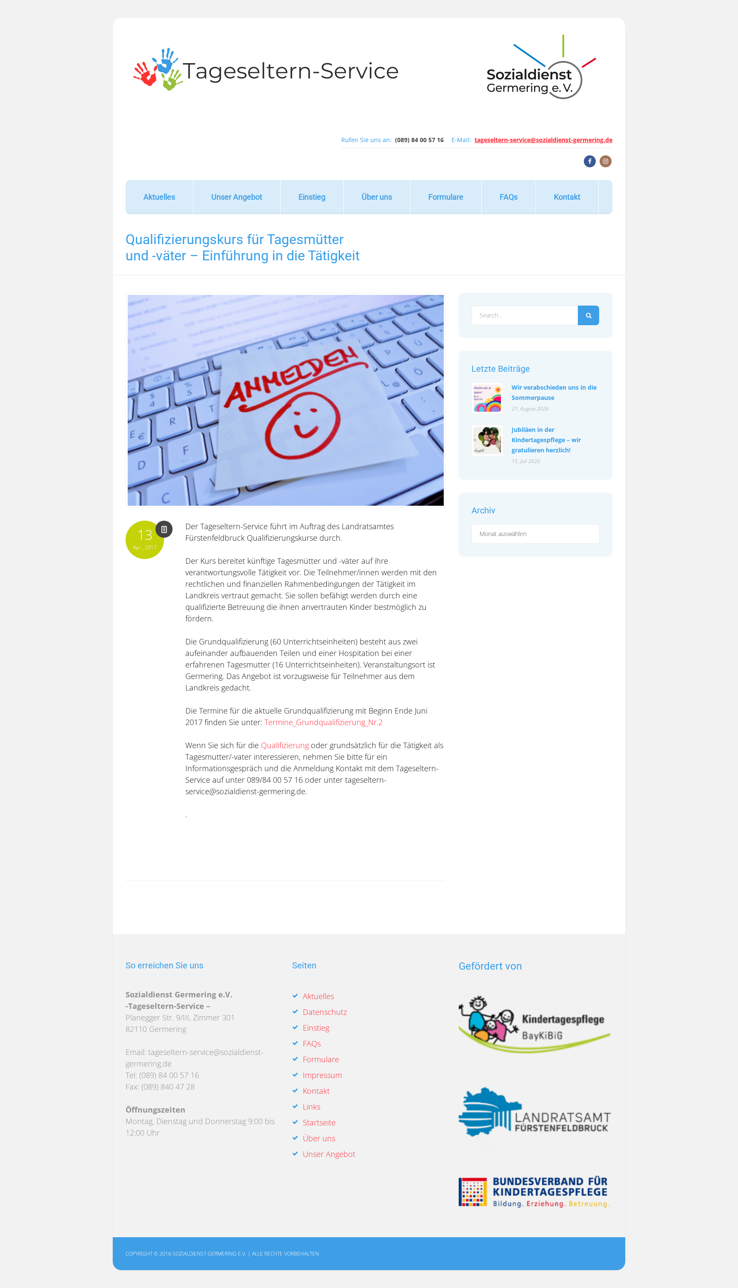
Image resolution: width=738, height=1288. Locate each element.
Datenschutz (325, 1012)
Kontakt (567, 196)
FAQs (509, 196)
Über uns (377, 196)
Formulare (445, 196)
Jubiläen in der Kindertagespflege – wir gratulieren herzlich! (546, 439)
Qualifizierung (285, 745)
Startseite (319, 1122)
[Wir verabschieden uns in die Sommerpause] (487, 398)
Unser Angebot (236, 196)
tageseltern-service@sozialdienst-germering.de (543, 140)
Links (311, 1107)
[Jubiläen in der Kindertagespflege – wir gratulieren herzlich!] (487, 440)
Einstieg (312, 196)
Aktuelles (159, 196)
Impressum (322, 1075)
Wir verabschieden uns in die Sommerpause (554, 392)
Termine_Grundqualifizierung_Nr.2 (323, 722)
